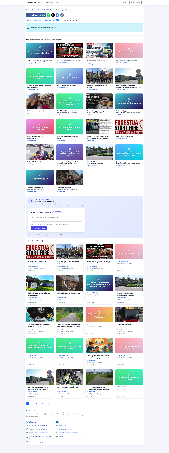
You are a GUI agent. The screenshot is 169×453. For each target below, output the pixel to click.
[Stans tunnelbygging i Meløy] (69, 79)
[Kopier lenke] (62, 15)
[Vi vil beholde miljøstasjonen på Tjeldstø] (69, 130)
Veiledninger (31, 422)
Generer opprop (40, 228)
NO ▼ (42, 2)
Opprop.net (31, 2)
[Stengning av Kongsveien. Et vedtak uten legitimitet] (40, 79)
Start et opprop (135, 2)
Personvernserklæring (69, 20)
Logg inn (124, 2)
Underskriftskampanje (34, 20)
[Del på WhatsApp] (48, 15)
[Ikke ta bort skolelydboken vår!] (129, 53)
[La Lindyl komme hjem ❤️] (40, 104)
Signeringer (52, 20)
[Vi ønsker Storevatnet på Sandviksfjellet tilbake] (40, 181)
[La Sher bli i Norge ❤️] (40, 155)
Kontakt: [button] (57, 2)
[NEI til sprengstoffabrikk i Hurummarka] (40, 130)
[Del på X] (53, 15)
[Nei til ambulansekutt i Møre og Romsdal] (99, 54)
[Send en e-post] (57, 15)
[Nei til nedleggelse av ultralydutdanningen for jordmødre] (129, 105)
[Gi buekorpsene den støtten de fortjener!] (99, 79)
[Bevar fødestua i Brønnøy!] (129, 130)
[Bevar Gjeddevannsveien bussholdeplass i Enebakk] (99, 156)
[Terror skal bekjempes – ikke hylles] (69, 53)
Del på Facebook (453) (37, 15)
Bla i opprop (49, 2)
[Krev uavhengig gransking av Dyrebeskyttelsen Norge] (99, 105)
